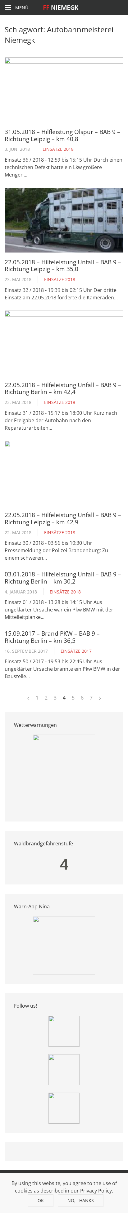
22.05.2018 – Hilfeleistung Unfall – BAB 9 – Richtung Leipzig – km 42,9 (63, 518)
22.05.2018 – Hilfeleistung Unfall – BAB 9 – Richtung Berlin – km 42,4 (63, 388)
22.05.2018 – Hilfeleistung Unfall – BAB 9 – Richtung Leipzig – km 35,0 (63, 265)
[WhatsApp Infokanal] (64, 1030)
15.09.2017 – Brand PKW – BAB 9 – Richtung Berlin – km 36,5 (52, 636)
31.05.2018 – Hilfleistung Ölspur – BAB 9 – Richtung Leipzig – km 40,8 (62, 135)
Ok (41, 1200)
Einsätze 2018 (58, 149)
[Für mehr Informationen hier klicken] (64, 773)
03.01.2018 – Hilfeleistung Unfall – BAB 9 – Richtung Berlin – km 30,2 (63, 577)
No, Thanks (80, 1200)
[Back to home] (64, 7)
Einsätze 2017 (76, 651)
